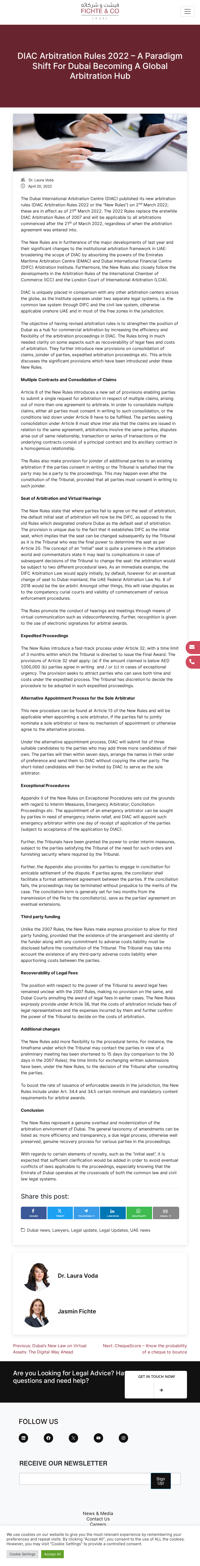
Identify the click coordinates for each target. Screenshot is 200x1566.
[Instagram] (123, 1438)
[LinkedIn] (23, 1438)
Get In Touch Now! (156, 1376)
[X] (73, 1438)
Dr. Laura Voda (41, 180)
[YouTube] (98, 1438)
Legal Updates (113, 1230)
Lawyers (60, 1230)
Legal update (84, 1230)
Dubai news (38, 1230)
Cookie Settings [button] (22, 1554)
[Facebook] (48, 1438)
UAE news (140, 1230)
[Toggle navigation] (187, 11)
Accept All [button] (52, 1554)
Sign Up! (161, 1481)
